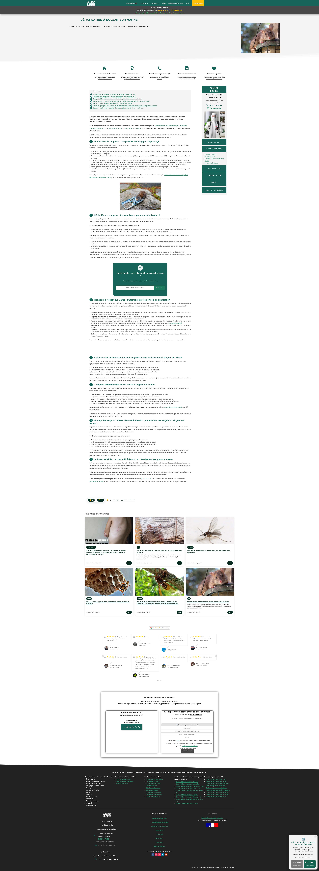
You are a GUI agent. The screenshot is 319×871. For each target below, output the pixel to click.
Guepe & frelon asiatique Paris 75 (187, 782)
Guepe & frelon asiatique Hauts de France (190, 786)
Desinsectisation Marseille (124, 781)
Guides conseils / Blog (175, 3)
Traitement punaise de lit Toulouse (217, 794)
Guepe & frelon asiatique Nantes (187, 795)
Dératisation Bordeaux (153, 792)
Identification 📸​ (131, 3)
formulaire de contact (96, 481)
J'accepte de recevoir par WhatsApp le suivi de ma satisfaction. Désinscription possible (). (189, 745)
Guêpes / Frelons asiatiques (214, 159)
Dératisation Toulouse (153, 788)
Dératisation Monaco (153, 796)
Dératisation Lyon (152, 790)
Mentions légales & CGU (159, 826)
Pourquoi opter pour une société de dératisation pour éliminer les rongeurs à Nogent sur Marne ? (125, 106)
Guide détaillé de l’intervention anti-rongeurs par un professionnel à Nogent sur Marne (121, 101)
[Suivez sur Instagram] (156, 854)
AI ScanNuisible (159, 846)
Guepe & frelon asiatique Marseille (187, 784)
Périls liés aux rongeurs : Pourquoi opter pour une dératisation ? (114, 97)
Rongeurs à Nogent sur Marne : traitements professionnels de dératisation (117, 99)
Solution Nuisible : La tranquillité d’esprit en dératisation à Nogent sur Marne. (118, 108)
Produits (163, 3)
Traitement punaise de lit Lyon (216, 781)
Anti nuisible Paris (122, 783)
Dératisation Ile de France (154, 779)
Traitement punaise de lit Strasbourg (218, 790)
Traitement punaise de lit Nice (216, 786)
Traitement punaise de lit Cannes (217, 792)
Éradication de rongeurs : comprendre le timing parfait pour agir (114, 94)
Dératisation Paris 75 (153, 781)
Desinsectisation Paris (123, 779)
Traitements (144, 3)
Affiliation (160, 834)
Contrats (154, 3)
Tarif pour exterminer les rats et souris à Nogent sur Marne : (113, 103)
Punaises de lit (210, 156)
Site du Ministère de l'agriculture (212, 818)
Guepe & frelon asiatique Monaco (187, 803)
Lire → (129, 563)
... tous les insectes (211, 163)
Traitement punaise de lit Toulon (216, 796)
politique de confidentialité (190, 746)
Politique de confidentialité (159, 822)
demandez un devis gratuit (173, 407)
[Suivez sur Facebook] (153, 854)
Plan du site (159, 842)
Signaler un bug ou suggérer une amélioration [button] (121, 500)
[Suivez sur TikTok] (159, 854)
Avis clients (159, 838)
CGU (177, 740)
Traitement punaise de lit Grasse (216, 788)
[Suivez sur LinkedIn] (162, 854)
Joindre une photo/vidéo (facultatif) (188, 725)
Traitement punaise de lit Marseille (217, 783)
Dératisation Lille (151, 786)
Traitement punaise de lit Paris (216, 779)
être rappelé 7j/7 (176, 10)
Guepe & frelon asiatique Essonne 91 (188, 788)
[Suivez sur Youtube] (166, 854)
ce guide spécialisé (175, 323)
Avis (187, 3)
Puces (207, 161)
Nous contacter (198, 3)
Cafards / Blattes (210, 154)
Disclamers (159, 830)
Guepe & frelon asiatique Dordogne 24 (188, 797)
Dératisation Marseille (153, 783)
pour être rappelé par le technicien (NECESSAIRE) (189, 740)
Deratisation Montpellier (154, 794)
